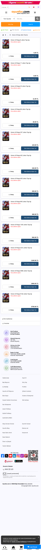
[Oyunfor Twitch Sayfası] (38, 7)
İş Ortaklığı (5, 387)
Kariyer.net (25, 432)
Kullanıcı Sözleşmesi (27, 395)
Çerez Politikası (6, 409)
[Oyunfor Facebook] (3, 456)
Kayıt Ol (24, 378)
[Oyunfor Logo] (20, 12)
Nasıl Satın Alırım (7, 432)
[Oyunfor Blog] (29, 7)
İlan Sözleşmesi (6, 404)
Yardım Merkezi (6, 446)
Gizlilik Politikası (6, 413)
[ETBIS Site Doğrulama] (33, 462)
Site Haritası (25, 400)
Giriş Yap (24, 382)
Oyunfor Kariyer (26, 424)
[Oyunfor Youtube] (11, 456)
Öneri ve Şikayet (6, 441)
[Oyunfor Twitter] (7, 456)
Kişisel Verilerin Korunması (9, 400)
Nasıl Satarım (6, 437)
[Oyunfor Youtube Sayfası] (33, 7)
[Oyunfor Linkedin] (15, 456)
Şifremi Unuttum (26, 391)
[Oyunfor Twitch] (22, 456)
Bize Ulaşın (5, 395)
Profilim (24, 387)
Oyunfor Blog (5, 428)
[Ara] (37, 18)
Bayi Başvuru (5, 382)
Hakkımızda (5, 378)
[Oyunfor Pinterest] (26, 456)
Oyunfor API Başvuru (8, 391)
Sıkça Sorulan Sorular (8, 424)
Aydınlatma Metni (7, 418)
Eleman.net (25, 428)
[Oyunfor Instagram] (18, 456)
